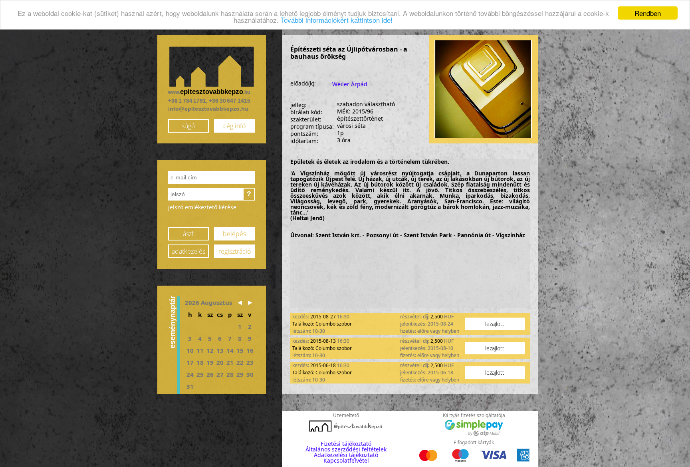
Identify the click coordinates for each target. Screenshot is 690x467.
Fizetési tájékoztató (346, 443)
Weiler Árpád (349, 84)
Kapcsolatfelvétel (346, 460)
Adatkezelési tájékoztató (346, 455)
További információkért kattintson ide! (337, 20)
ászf (188, 233)
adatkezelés (188, 251)
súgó (188, 125)
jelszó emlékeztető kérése (202, 207)
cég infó (234, 125)
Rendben (647, 13)
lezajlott (494, 324)
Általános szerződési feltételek (346, 449)
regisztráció (234, 251)
